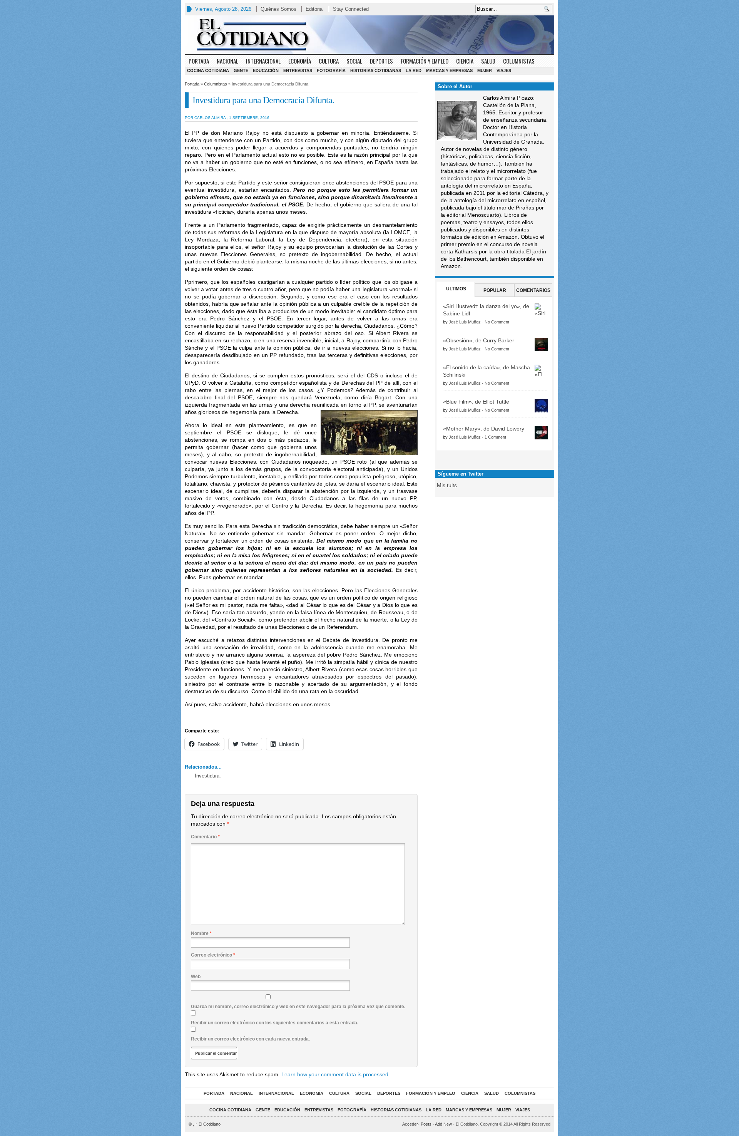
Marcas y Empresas (449, 70)
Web (196, 976)
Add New (443, 1124)
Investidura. (208, 776)
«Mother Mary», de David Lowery (483, 429)
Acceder (410, 1124)
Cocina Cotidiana (208, 70)
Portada (199, 61)
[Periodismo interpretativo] (369, 34)
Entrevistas (297, 70)
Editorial (315, 9)
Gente (241, 70)
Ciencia (464, 61)
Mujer (484, 70)
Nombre (201, 933)
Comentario (205, 836)
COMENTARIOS (533, 290)
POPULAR (494, 290)
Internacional (263, 61)
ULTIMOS (456, 289)
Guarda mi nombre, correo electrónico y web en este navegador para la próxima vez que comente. (298, 1006)
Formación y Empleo (424, 61)
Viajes (504, 70)
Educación (266, 70)
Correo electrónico (213, 955)
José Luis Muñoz (465, 322)
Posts (426, 1124)
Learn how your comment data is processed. (335, 1074)
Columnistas (519, 61)
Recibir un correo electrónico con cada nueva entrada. (250, 1039)
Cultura (329, 61)
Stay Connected (351, 9)
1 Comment (495, 437)
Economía (299, 61)
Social (354, 61)
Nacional (227, 61)
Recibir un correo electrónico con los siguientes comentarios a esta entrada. (274, 1022)
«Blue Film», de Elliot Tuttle (476, 402)
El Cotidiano (208, 1124)
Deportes (381, 61)
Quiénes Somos (278, 9)
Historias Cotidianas (375, 70)
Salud (488, 61)
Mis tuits (447, 485)
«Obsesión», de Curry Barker (478, 340)
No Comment (497, 322)
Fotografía (331, 70)
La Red (413, 70)
